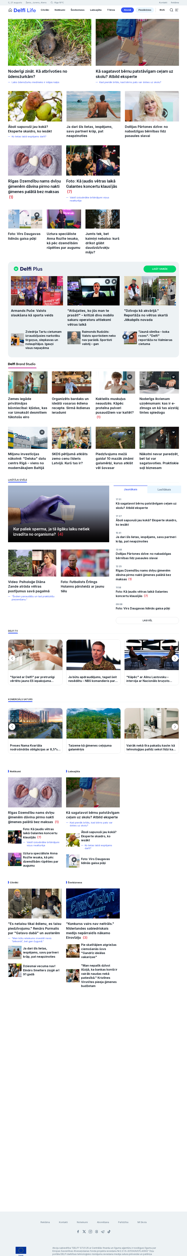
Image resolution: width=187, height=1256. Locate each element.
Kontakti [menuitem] (163, 2)
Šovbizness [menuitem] (78, 9)
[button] (177, 10)
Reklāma (45, 1222)
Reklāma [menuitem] (175, 2)
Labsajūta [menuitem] (96, 9)
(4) (59, 534)
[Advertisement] (93, 1039)
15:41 (118, 532)
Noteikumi (82, 1222)
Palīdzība (123, 1222)
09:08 (119, 604)
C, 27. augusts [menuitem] (15, 2)
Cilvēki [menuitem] (45, 9)
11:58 (118, 587)
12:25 (119, 566)
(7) (69, 191)
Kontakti (63, 1222)
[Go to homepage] (10, 10)
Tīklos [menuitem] (111, 9)
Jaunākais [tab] (130, 489)
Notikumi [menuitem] (60, 9)
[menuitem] (127, 10)
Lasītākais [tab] (164, 489)
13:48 (119, 549)
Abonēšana (103, 1222)
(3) (84, 937)
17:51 (118, 499)
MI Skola (142, 1222)
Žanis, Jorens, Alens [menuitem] (36, 2)
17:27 (119, 516)
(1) (10, 197)
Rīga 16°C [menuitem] (59, 2)
